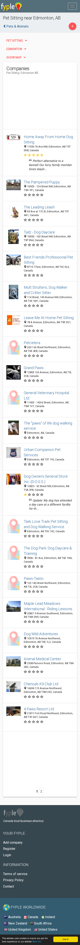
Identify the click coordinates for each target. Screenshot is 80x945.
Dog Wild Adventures (41, 634)
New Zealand (17, 923)
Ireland (49, 917)
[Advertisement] (37, 103)
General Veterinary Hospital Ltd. (46, 395)
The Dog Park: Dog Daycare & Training (48, 551)
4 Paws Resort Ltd (39, 709)
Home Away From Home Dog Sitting (48, 139)
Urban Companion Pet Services (42, 452)
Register (9, 849)
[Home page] (11, 6)
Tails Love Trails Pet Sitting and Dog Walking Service (46, 524)
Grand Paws (33, 368)
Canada (32, 917)
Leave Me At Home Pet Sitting (49, 318)
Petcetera (32, 343)
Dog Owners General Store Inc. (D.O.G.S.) (46, 479)
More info (36, 941)
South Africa (42, 923)
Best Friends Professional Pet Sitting (48, 260)
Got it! (66, 939)
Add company (13, 842)
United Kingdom (19, 929)
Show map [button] (14, 57)
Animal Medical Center (42, 659)
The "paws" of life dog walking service (48, 426)
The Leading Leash (39, 207)
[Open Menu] (72, 6)
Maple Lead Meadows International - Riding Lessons (48, 606)
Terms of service (15, 874)
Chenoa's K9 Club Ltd (41, 684)
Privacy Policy (13, 880)
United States (47, 929)
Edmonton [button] (14, 49)
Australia (14, 917)
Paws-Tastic (34, 578)
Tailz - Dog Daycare (39, 232)
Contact (8, 886)
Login (7, 855)
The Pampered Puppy (42, 182)
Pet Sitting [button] (14, 40)
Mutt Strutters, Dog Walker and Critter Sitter (45, 290)
